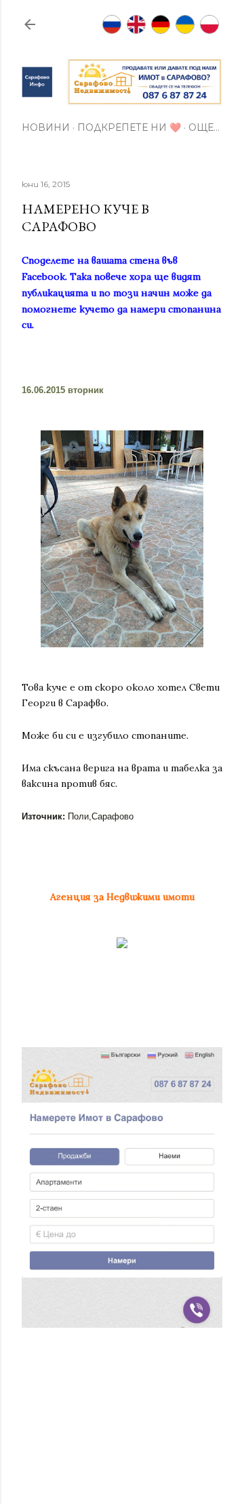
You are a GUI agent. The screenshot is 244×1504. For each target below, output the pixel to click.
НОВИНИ (46, 127)
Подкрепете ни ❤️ (129, 127)
